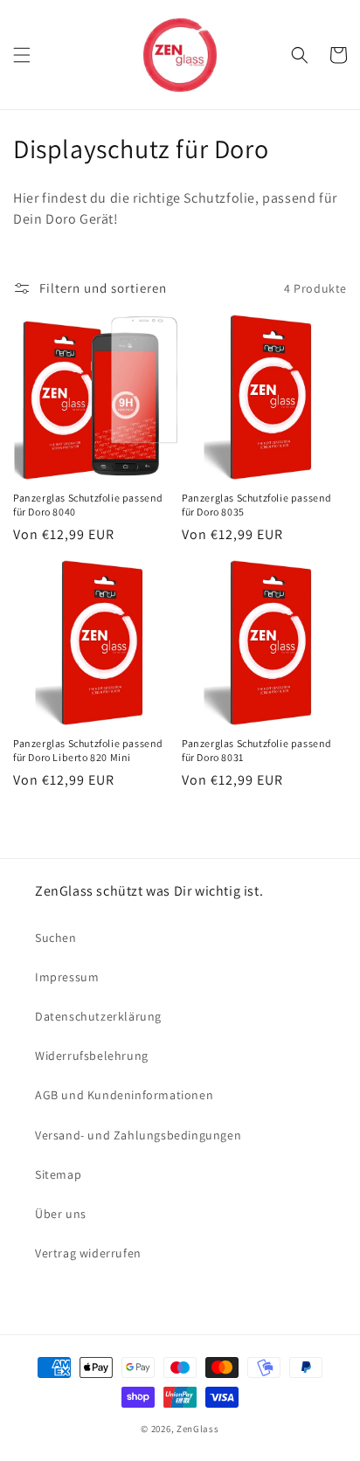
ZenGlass (198, 1429)
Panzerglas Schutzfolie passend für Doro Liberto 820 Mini (88, 750)
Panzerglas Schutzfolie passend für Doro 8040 (88, 504)
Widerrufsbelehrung (92, 1055)
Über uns (61, 1214)
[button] (22, 55)
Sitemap (58, 1174)
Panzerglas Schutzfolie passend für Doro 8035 (257, 504)
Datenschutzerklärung (98, 1016)
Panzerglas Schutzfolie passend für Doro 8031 (257, 750)
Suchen (56, 937)
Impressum (67, 977)
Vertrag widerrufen (88, 1253)
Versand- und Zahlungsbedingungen (138, 1135)
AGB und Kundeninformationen (124, 1095)
